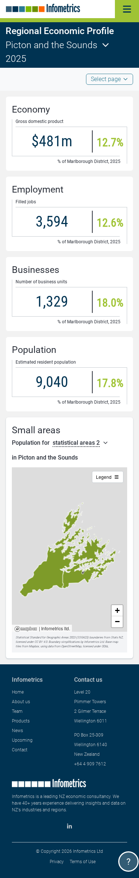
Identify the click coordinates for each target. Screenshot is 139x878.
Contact (19, 749)
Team (17, 711)
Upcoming (22, 740)
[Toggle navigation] (127, 9)
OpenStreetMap (71, 646)
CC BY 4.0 (40, 642)
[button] (117, 610)
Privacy (57, 861)
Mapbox (26, 629)
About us (21, 701)
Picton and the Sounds (51, 45)
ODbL (105, 646)
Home (18, 692)
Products (21, 721)
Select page (106, 79)
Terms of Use (83, 861)
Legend (104, 477)
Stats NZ (117, 637)
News (17, 730)
